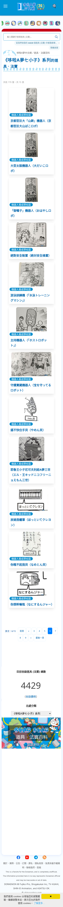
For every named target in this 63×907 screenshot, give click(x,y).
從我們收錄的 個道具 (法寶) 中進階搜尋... (36, 43)
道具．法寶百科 (42, 52)
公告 (18, 863)
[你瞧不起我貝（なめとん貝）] (31, 544)
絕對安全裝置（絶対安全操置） (30, 255)
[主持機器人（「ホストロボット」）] (31, 319)
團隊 (12, 863)
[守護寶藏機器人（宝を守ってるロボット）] (31, 364)
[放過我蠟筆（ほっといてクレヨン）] (31, 499)
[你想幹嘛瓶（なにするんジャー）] (31, 584)
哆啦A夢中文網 (24, 52)
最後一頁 (40, 637)
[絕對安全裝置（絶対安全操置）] (31, 235)
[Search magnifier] (56, 37)
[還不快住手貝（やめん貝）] (31, 409)
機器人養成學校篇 (21, 114)
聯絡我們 (30, 867)
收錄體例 (31, 696)
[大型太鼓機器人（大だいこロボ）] (31, 145)
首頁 (22, 630)
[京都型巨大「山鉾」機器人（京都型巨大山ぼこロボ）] (31, 100)
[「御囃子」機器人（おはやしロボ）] (31, 190)
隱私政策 (39, 863)
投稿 (39, 867)
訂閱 (24, 863)
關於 (5, 863)
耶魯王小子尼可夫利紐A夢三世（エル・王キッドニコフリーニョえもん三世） (30, 475)
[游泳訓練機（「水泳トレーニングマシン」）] (31, 274)
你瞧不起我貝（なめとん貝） (29, 564)
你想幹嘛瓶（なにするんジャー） (32, 604)
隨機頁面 (54, 48)
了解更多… (39, 903)
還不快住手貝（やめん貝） (27, 430)
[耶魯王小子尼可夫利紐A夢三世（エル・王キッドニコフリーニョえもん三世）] (31, 449)
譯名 (30, 863)
